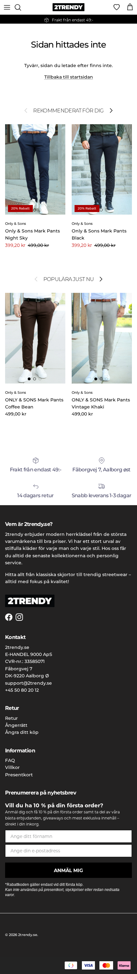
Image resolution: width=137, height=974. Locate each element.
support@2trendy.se (28, 683)
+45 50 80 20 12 (22, 690)
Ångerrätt (16, 725)
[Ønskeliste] (116, 7)
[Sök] (21, 7)
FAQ (10, 760)
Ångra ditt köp (22, 732)
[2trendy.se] (68, 7)
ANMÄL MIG (68, 870)
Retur (11, 718)
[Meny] (7, 7)
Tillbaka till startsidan (68, 77)
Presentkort (19, 775)
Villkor (12, 767)
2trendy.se (27, 934)
